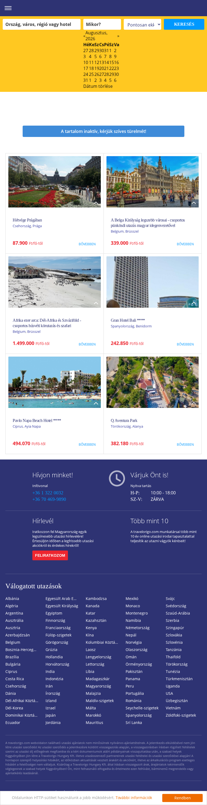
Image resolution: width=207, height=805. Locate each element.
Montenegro (137, 613)
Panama (133, 678)
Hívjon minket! (52, 474)
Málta (91, 707)
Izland (51, 700)
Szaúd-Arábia (178, 613)
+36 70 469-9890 (49, 499)
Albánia (12, 598)
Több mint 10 (149, 520)
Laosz (91, 649)
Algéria (11, 605)
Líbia (90, 671)
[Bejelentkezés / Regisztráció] (200, 8)
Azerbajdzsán (17, 635)
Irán (49, 686)
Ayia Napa (33, 426)
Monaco (133, 605)
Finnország (55, 620)
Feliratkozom (50, 555)
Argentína (14, 613)
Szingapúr (175, 627)
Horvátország (57, 664)
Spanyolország (122, 326)
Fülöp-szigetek (58, 635)
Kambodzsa (96, 598)
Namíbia (133, 620)
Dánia (10, 693)
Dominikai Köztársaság (23, 715)
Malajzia (93, 693)
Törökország (121, 426)
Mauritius (94, 722)
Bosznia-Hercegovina (23, 649)
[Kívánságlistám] (173, 8)
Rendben (182, 797)
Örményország (139, 664)
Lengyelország (98, 656)
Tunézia (173, 671)
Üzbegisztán (177, 700)
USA (169, 693)
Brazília (12, 656)
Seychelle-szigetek (142, 707)
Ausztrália (14, 620)
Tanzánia (174, 649)
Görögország (57, 642)
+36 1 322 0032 (47, 492)
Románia (134, 700)
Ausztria (12, 627)
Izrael (51, 707)
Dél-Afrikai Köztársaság (23, 700)
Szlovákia (174, 635)
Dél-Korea (14, 707)
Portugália (135, 693)
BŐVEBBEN (87, 244)
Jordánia (53, 722)
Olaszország (136, 649)
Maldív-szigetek (100, 700)
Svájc (170, 598)
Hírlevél (42, 520)
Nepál (131, 635)
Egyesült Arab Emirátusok (63, 598)
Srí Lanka (134, 722)
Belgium (117, 231)
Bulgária (12, 664)
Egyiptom (54, 613)
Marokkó (93, 715)
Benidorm (144, 326)
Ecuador (12, 722)
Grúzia (51, 649)
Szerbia (172, 620)
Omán (131, 656)
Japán (51, 715)
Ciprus (18, 426)
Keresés (184, 24)
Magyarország (98, 686)
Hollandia (54, 656)
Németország (138, 627)
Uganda (173, 686)
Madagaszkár (98, 678)
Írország (53, 693)
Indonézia (54, 678)
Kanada (92, 605)
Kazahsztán (96, 620)
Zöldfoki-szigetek (181, 715)
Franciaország (58, 627)
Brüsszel (132, 231)
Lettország (95, 664)
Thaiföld (173, 656)
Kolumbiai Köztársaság (104, 642)
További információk (134, 797)
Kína (90, 635)
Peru (130, 686)
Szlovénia (174, 642)
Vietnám (173, 707)
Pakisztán (134, 671)
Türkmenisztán (179, 678)
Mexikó (132, 598)
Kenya (91, 627)
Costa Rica (14, 678)
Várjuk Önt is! (149, 474)
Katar (90, 613)
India (50, 671)
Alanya (137, 426)
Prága (37, 225)
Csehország (22, 225)
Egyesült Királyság (62, 605)
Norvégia (134, 642)
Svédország (176, 605)
